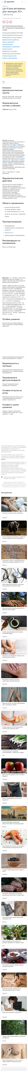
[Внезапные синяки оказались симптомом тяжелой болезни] (14, 674)
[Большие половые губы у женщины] (14, 508)
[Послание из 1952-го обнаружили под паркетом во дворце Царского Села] (14, 555)
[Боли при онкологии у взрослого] (14, 1007)
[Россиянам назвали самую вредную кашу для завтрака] (14, 960)
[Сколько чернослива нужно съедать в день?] (14, 865)
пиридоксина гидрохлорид (10, 159)
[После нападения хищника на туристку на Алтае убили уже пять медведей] (14, 532)
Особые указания (7, 49)
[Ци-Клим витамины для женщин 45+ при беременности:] (3, 22)
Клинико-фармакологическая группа (12, 35)
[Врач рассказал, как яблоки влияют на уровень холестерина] (14, 603)
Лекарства (4, 6)
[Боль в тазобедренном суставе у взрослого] (14, 793)
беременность (9, 232)
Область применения (8, 42)
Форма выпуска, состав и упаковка (12, 37)
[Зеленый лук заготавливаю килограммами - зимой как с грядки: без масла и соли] (14, 746)
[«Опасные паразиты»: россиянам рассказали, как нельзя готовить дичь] (14, 888)
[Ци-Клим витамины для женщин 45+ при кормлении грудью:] (7, 22)
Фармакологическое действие (10, 39)
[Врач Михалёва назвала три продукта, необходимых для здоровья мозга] (14, 841)
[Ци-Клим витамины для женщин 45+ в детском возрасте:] (10, 22)
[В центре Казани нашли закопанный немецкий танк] (14, 912)
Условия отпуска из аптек (9, 55)
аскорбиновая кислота (14, 146)
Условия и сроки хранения (9, 58)
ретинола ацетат (20, 158)
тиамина (21, 159)
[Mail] (5, 2)
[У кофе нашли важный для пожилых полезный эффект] (14, 627)
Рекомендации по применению (11, 46)
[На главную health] (10, 2)
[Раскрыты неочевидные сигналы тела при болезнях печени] (14, 651)
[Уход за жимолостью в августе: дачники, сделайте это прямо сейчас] (14, 936)
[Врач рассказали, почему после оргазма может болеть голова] (14, 984)
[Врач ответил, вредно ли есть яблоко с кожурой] (14, 769)
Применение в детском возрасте (11, 53)
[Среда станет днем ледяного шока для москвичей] (14, 1031)
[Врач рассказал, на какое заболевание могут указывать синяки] (14, 698)
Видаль (3, 459)
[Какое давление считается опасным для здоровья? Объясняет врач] (14, 579)
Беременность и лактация (9, 51)
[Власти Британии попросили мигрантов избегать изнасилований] (14, 817)
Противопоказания (7, 44)
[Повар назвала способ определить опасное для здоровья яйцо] (14, 722)
